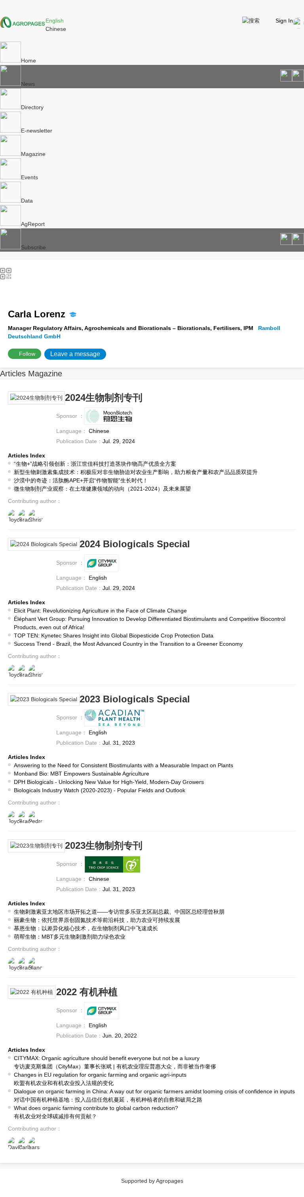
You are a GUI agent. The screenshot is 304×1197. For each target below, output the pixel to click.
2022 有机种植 (87, 991)
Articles (13, 373)
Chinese (56, 29)
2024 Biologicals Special (135, 544)
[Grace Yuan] (25, 516)
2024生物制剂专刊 (103, 397)
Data (27, 200)
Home (28, 60)
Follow (27, 354)
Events (29, 177)
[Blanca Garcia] (35, 964)
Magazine (33, 154)
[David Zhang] (15, 1144)
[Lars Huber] (35, 1144)
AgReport (33, 224)
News (28, 84)
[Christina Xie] (35, 516)
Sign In (284, 20)
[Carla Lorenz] (25, 1144)
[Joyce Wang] (15, 516)
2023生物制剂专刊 (103, 845)
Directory (32, 107)
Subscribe (33, 247)
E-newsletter (36, 130)
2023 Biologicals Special (135, 699)
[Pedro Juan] (35, 818)
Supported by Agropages (152, 1181)
